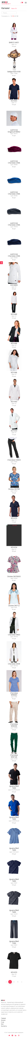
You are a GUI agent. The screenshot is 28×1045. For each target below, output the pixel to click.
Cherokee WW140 (14, 756)
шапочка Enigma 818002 (14, 131)
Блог (2, 1024)
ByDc (5, 2)
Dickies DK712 (14, 605)
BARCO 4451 (14, 42)
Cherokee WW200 (14, 725)
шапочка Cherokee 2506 (14, 162)
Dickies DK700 (14, 489)
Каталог (3, 1020)
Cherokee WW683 (14, 694)
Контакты (4, 1026)
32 (13, 16)
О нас (2, 1022)
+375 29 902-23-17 (5, 3)
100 (17, 16)
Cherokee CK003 (14, 460)
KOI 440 (14, 314)
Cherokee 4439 (14, 664)
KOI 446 (14, 343)
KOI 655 (14, 518)
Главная (3, 1018)
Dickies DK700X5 (14, 576)
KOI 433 (14, 431)
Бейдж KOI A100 (14, 71)
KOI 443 (14, 401)
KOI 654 (14, 547)
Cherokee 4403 (14, 634)
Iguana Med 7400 (14, 787)
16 (11, 16)
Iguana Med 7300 (14, 942)
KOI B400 (14, 285)
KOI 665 (14, 101)
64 (15, 16)
